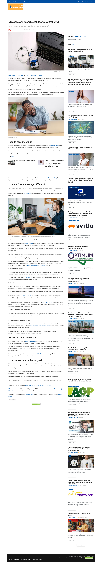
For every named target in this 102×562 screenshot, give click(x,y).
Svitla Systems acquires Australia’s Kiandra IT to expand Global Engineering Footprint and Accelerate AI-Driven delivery (80, 213)
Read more (72, 74)
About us (15, 1)
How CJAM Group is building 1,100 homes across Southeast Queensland (80, 348)
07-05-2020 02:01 (27, 29)
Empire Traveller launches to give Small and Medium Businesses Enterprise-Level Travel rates (80, 482)
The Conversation (17, 29)
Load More (80, 545)
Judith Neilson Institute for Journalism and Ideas (38, 385)
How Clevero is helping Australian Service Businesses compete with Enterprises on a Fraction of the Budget (80, 314)
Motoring (71, 56)
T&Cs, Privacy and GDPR (38, 559)
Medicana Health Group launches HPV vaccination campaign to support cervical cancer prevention (80, 279)
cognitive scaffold (47, 302)
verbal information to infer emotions (36, 265)
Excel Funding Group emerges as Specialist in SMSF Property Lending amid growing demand (80, 180)
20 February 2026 (82, 485)
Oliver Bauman (30, 75)
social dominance (39, 354)
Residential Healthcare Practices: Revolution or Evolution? (78, 247)
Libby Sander (11, 75)
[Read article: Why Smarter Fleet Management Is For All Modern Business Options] (11, 162)
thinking (22, 382)
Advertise (10, 1)
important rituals (54, 145)
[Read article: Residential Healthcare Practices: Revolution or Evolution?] (81, 258)
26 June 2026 (81, 184)
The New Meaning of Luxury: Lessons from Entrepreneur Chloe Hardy (80, 148)
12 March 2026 (82, 417)
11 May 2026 (80, 217)
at (69, 122)
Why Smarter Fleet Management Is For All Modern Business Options (80, 50)
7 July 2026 (48, 168)
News (17, 14)
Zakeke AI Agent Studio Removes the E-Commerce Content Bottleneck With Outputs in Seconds (79, 448)
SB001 (13, 399)
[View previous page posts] (35, 173)
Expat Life (62, 14)
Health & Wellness (74, 286)
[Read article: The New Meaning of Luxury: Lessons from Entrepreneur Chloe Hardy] (81, 159)
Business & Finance (74, 154)
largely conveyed (28, 243)
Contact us (30, 1)
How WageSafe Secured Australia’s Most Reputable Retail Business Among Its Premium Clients (80, 414)
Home (9, 18)
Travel (48, 14)
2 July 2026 (81, 119)
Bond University (20, 75)
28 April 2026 (81, 283)
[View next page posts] (38, 173)
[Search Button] (91, 14)
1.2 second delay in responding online (40, 325)
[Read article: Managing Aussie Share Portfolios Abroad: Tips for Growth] (81, 127)
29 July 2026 (19, 163)
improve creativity (26, 295)
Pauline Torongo (73, 150)
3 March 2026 (82, 452)
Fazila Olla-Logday (73, 53)
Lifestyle (32, 14)
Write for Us (16, 559)
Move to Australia (80, 14)
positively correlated (30, 341)
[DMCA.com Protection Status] (36, 403)
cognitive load (27, 193)
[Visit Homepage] (15, 7)
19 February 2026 (83, 517)
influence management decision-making (46, 178)
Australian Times (73, 88)
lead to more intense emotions (50, 315)
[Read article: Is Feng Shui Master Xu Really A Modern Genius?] (81, 525)
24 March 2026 (81, 351)
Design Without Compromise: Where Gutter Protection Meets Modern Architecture (80, 380)
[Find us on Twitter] (93, 1)
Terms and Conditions (22, 1)
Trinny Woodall (28, 277)
